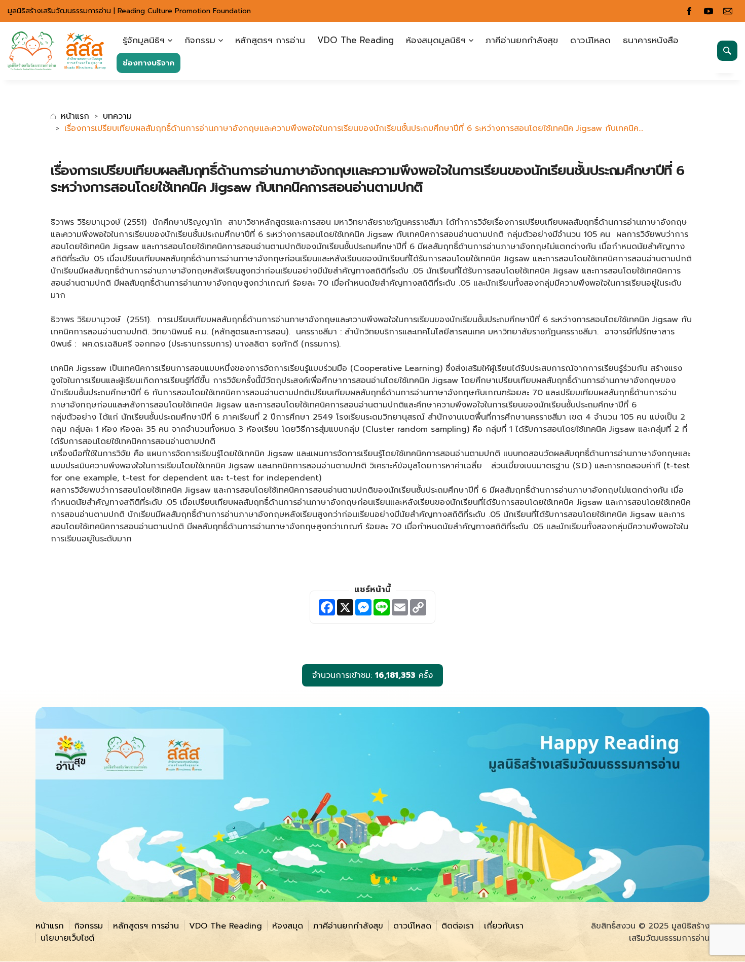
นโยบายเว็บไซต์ (67, 938)
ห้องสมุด (287, 926)
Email (728, 11)
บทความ (117, 116)
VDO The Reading (355, 40)
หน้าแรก (75, 116)
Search (727, 51)
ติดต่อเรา (457, 926)
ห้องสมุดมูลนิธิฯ (436, 40)
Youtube (708, 11)
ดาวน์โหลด (590, 40)
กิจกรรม (199, 40)
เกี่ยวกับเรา (504, 926)
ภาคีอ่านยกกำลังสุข (522, 40)
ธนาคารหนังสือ (651, 40)
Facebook (689, 11)
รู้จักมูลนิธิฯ (144, 40)
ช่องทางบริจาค (148, 62)
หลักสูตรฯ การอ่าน (270, 40)
